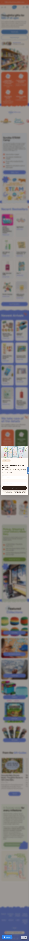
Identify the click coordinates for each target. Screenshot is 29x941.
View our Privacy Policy (21, 492)
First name (4, 475)
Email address (5, 481)
